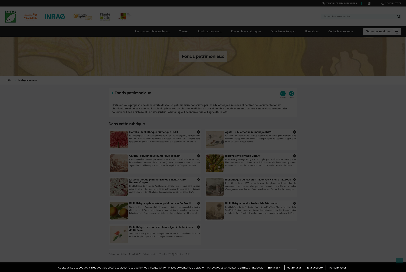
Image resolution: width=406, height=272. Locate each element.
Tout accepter (315, 267)
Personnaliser (337, 267)
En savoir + (274, 267)
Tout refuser (293, 267)
